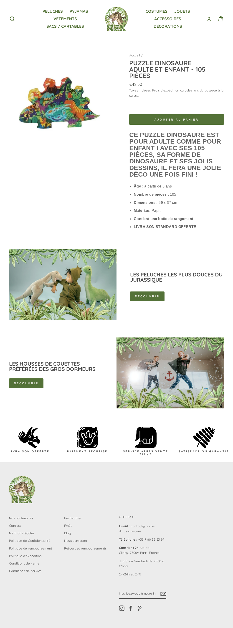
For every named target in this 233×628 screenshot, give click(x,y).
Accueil (134, 55)
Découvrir (147, 296)
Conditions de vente (24, 563)
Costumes (156, 11)
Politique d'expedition (25, 556)
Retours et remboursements (85, 548)
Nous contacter (76, 540)
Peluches (53, 11)
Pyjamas (79, 11)
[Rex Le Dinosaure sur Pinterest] (139, 608)
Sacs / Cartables (65, 26)
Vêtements (65, 18)
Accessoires (167, 18)
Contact (15, 525)
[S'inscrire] (163, 594)
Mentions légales (21, 533)
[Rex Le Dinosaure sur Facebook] (130, 608)
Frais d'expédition (165, 90)
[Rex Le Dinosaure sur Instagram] (121, 608)
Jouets (182, 11)
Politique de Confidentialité (29, 540)
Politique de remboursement (30, 548)
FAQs (68, 525)
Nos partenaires (21, 518)
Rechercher (73, 518)
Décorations (168, 26)
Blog (67, 533)
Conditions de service (25, 571)
